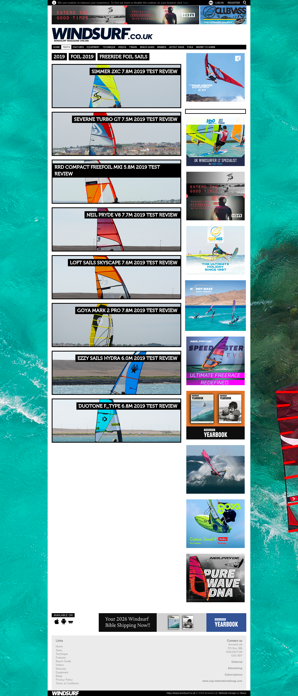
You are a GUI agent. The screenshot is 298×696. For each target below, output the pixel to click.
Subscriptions (233, 674)
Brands (161, 47)
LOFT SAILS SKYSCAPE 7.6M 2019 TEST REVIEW (123, 262)
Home (56, 47)
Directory (61, 668)
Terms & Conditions (67, 683)
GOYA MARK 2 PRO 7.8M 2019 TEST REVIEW (127, 310)
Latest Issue (176, 47)
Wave (243, 693)
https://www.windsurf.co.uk (181, 693)
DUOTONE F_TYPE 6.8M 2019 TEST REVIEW (127, 406)
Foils (190, 47)
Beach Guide (147, 47)
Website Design (227, 693)
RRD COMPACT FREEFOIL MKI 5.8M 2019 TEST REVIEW (107, 170)
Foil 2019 (82, 57)
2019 (59, 57)
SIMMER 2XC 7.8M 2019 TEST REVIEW (134, 71)
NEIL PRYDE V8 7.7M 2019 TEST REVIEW (132, 215)
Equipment (93, 47)
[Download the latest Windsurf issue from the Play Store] (63, 621)
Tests (66, 47)
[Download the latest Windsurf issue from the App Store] (56, 621)
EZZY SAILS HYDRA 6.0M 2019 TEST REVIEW (127, 358)
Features (78, 47)
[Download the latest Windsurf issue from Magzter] (70, 621)
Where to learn (205, 47)
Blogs (59, 676)
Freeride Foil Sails (123, 57)
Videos (122, 47)
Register (234, 2)
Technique (109, 47)
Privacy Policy (64, 679)
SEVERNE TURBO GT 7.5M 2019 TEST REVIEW (125, 119)
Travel (133, 47)
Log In (219, 2)
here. (186, 2)
